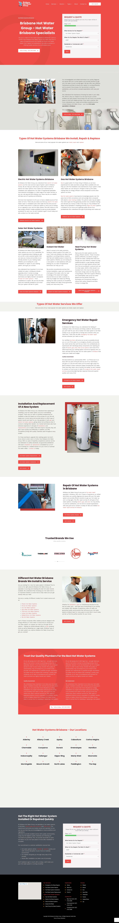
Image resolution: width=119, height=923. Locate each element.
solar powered (37, 826)
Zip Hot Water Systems (28, 617)
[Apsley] (59, 737)
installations (41, 426)
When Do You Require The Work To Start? (77, 37)
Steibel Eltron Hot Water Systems (31, 615)
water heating (72, 200)
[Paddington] (76, 761)
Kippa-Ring (60, 756)
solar (76, 347)
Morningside (26, 764)
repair (74, 142)
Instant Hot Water (55, 247)
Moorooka (92, 756)
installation (27, 444)
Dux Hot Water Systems (28, 607)
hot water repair (90, 492)
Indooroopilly (26, 756)
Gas (62, 183)
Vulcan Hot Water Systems (29, 613)
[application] (56, 4)
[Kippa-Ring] (59, 753)
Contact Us (83, 4)
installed (39, 849)
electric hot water (53, 201)
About (76, 4)
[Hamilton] (92, 745)
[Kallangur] (43, 753)
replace (81, 142)
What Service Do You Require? (73, 30)
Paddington (76, 764)
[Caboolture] (76, 737)
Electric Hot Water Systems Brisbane (36, 179)
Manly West (76, 756)
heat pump (47, 826)
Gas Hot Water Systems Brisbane (77, 179)
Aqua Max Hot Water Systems (30, 609)
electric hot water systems (25, 422)
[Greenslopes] (76, 745)
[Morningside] (26, 761)
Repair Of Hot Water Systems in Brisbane (80, 487)
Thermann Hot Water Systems (30, 611)
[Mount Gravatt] (43, 761)
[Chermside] (26, 745)
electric (69, 347)
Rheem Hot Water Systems (29, 604)
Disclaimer (63, 918)
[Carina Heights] (92, 737)
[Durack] (59, 745)
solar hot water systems (26, 278)
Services (53, 4)
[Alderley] (26, 737)
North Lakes (59, 764)
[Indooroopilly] (26, 753)
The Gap (92, 764)
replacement (36, 444)
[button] (95, 3)
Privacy (58, 918)
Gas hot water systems (67, 196)
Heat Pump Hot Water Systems (85, 248)
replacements (22, 427)
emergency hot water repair (89, 334)
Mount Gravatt (42, 764)
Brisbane (95, 351)
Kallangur (43, 756)
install (70, 142)
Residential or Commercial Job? (74, 44)
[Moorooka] (92, 753)
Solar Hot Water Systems (30, 228)
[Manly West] (76, 753)
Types (69, 4)
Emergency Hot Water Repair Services (80, 321)
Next (67, 51)
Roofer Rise (73, 916)
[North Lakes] (59, 761)
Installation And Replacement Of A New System (36, 405)
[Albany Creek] (43, 737)
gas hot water (92, 205)
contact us (32, 448)
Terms (55, 918)
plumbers (72, 340)
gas (73, 347)
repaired (46, 849)
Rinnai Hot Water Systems (29, 605)
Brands (62, 4)
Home (47, 4)
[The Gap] (92, 761)
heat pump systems (83, 347)
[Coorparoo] (43, 745)
